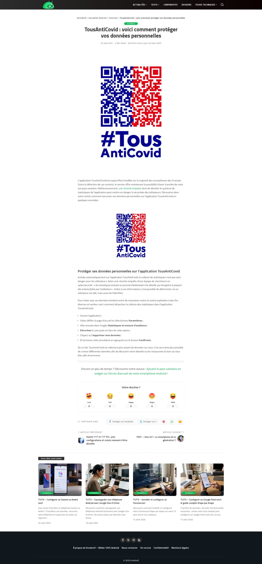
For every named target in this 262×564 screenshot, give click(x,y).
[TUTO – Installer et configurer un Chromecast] (154, 480)
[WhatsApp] (172, 421)
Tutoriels (113, 18)
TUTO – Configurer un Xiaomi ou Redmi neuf (58, 501)
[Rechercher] (222, 5)
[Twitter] (128, 540)
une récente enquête (130, 188)
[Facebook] (122, 540)
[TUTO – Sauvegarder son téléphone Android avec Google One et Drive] (107, 480)
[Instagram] (133, 540)
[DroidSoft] (46, 5)
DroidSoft (81, 18)
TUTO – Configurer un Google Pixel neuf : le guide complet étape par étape (201, 501)
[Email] (180, 421)
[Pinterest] (163, 421)
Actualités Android (98, 18)
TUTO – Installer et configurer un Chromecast (150, 501)
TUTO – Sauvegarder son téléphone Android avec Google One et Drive (104, 501)
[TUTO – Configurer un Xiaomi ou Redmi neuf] (60, 480)
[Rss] (139, 540)
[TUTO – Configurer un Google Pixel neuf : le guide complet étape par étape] (202, 480)
